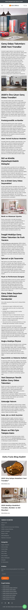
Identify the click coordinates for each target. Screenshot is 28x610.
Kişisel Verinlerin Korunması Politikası (10, 527)
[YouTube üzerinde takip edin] (8, 603)
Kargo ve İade (4, 533)
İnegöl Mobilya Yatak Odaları (9, 589)
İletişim (3, 524)
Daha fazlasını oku (5, 483)
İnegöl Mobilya (5, 585)
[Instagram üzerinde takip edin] (5, 603)
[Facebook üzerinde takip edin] (2, 603)
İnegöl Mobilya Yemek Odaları (9, 591)
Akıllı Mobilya (4, 555)
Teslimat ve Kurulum (6, 537)
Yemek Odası (4, 549)
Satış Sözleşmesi (5, 535)
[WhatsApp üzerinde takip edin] (12, 603)
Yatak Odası (4, 551)
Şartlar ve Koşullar (5, 531)
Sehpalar (3, 560)
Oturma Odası (4, 547)
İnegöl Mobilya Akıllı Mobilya (9, 595)
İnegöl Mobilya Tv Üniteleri (8, 599)
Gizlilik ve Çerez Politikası (7, 529)
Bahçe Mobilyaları (5, 557)
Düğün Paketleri (5, 544)
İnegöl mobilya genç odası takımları (9, 243)
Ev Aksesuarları (4, 562)
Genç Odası (4, 553)
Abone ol (5, 578)
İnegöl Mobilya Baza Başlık (8, 597)
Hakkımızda (4, 522)
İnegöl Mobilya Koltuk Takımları (9, 593)
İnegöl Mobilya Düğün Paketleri (9, 587)
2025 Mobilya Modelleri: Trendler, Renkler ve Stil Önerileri (10, 508)
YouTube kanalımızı (16, 437)
